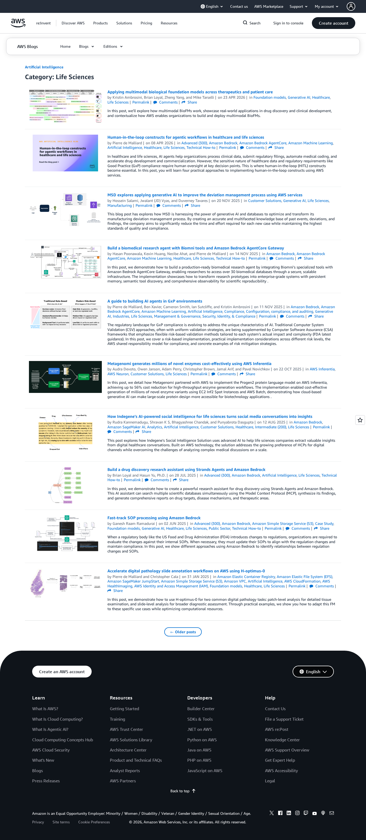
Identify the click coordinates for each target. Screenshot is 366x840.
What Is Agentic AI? (50, 729)
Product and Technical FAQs (136, 760)
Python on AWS (202, 739)
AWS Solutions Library (131, 739)
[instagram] (297, 814)
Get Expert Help (280, 760)
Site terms (61, 822)
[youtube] (314, 814)
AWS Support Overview (287, 750)
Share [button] (191, 102)
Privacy (38, 822)
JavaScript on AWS (204, 770)
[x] (272, 814)
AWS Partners (123, 780)
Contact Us (275, 708)
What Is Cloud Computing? (57, 719)
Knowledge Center (282, 739)
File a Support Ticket (284, 719)
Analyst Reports (125, 770)
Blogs (37, 770)
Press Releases (46, 780)
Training (117, 719)
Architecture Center (128, 750)
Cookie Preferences (94, 822)
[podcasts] (323, 814)
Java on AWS (199, 750)
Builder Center (201, 708)
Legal (270, 780)
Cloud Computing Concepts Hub (62, 739)
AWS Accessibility (281, 770)
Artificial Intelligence (44, 67)
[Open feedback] (360, 420)
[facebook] (280, 814)
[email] (332, 814)
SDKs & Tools (200, 719)
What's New (43, 760)
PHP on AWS (199, 760)
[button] (73, 23)
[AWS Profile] (351, 6)
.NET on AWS (199, 729)
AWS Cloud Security (51, 750)
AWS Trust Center (126, 729)
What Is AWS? (45, 708)
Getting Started (124, 708)
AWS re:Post (276, 729)
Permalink (140, 102)
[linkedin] (289, 814)
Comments (168, 102)
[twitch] (306, 814)
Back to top (179, 791)
